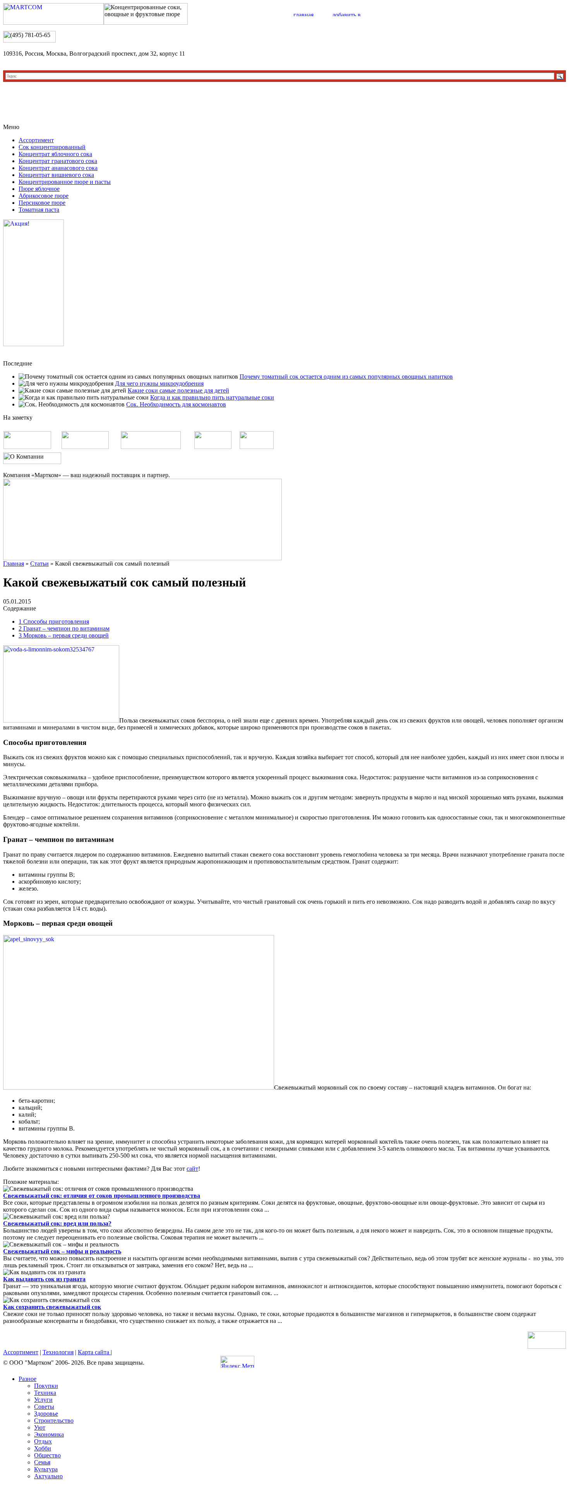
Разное (27, 1378)
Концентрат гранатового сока (58, 161)
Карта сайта (94, 1352)
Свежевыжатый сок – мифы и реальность (62, 1251)
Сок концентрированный (52, 147)
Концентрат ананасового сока (58, 168)
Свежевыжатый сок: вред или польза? (57, 1223)
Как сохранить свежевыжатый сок (52, 1307)
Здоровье (46, 1413)
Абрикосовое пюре (44, 195)
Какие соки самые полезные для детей (178, 390)
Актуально (48, 1476)
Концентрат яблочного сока (55, 154)
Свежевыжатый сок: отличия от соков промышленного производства (101, 1195)
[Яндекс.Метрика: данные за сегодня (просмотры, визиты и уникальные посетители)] (237, 1362)
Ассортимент (36, 140)
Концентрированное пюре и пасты (65, 182)
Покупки (46, 1385)
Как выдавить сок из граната (44, 1279)
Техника (45, 1392)
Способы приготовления (54, 621)
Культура (46, 1469)
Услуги (43, 1399)
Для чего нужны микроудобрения (159, 383)
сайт (192, 1168)
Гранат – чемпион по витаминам (64, 628)
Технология (58, 1352)
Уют (39, 1427)
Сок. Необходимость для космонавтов (176, 404)
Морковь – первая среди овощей (64, 635)
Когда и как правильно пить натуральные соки (212, 397)
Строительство (54, 1420)
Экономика (49, 1434)
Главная (13, 563)
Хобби (42, 1448)
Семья (42, 1462)
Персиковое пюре (42, 202)
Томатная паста (39, 209)
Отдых (43, 1441)
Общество (47, 1455)
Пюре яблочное (39, 188)
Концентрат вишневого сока (56, 175)
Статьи (39, 563)
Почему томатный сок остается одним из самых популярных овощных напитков (346, 376)
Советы (44, 1406)
